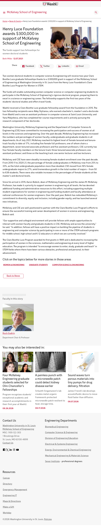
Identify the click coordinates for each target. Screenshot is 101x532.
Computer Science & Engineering (68, 265)
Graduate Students (38, 265)
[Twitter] (7, 451)
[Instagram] (14, 451)
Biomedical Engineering (56, 427)
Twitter (44, 67)
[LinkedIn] (10, 451)
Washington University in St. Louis (19, 426)
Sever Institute (52, 461)
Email (81, 66)
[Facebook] (4, 451)
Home (5, 21)
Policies (48, 519)
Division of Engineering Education (61, 438)
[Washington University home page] (50, 4)
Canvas (6, 478)
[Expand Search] (96, 12)
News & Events (15, 21)
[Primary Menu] (4, 12)
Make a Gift (8, 507)
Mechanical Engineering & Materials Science (67, 456)
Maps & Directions (12, 501)
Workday (7, 513)
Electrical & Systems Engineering (61, 444)
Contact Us (8, 443)
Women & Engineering (14, 265)
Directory (7, 484)
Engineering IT (10, 496)
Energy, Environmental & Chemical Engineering (68, 450)
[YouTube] (17, 451)
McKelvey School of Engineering (27, 12)
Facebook (27, 67)
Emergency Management (15, 490)
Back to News (13, 276)
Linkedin (62, 67)
